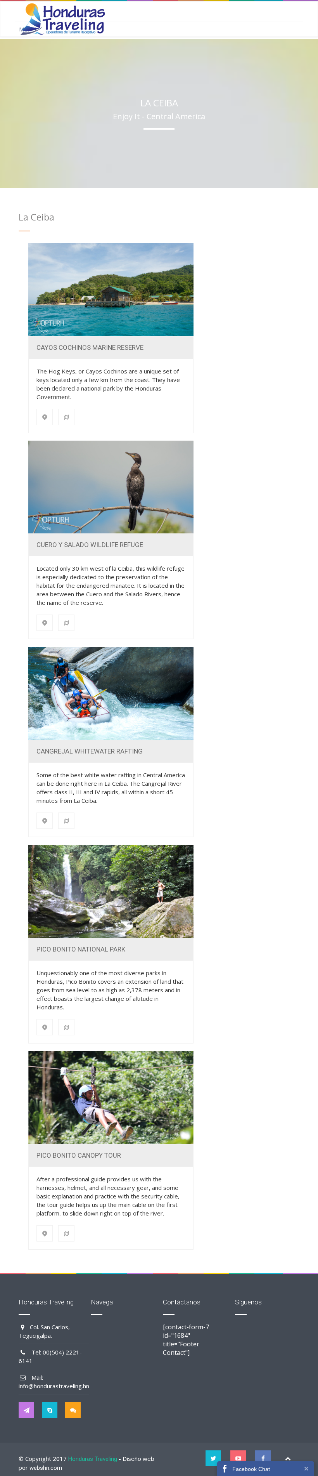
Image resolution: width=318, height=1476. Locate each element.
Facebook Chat (251, 1469)
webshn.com (45, 1467)
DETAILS (110, 289)
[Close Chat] (306, 1468)
